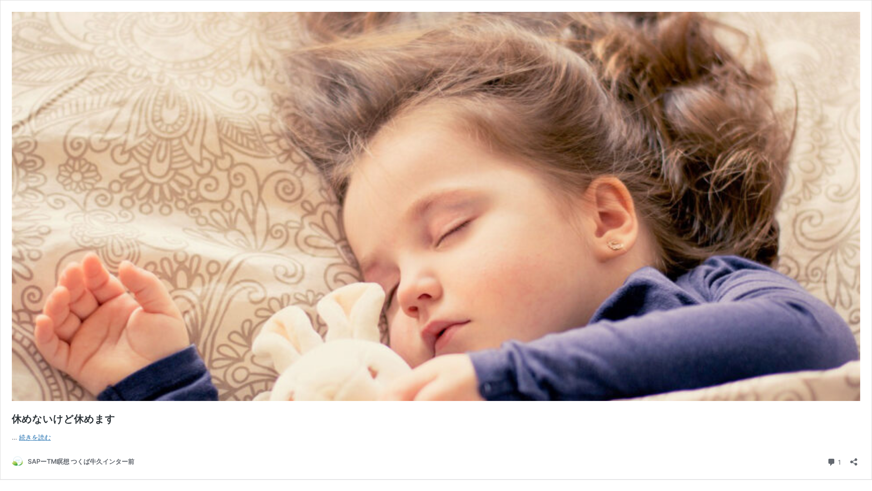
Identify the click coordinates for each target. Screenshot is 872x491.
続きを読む (35, 437)
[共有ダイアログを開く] (853, 459)
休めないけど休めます (63, 419)
